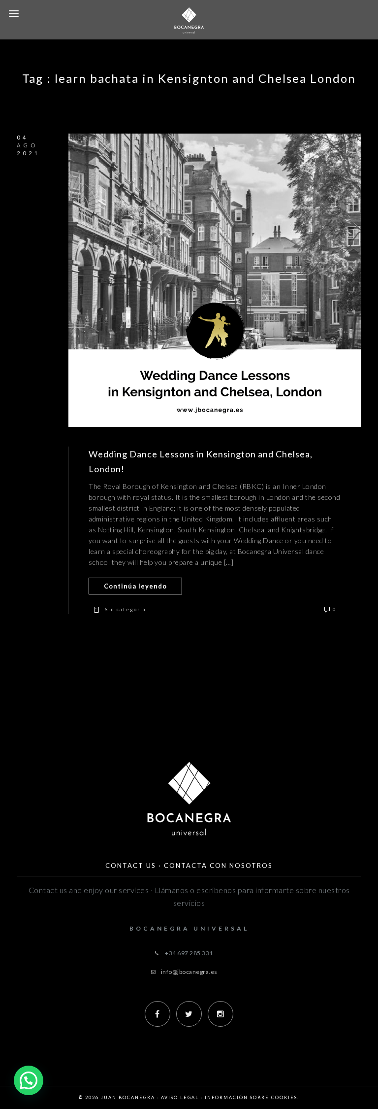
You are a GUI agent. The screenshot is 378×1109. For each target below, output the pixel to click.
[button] (28, 1080)
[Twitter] (189, 1014)
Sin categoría (125, 609)
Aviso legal (180, 1097)
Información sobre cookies (251, 1097)
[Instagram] (220, 1014)
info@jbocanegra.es (189, 971)
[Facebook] (157, 1014)
